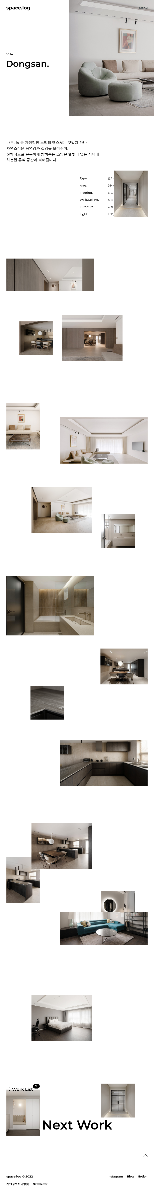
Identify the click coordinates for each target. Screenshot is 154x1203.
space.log (13, 1176)
